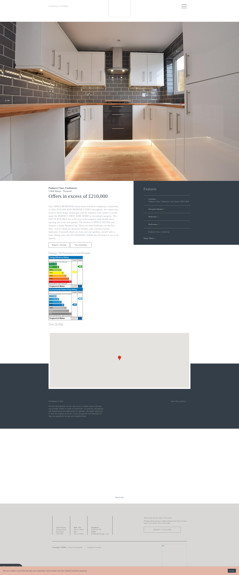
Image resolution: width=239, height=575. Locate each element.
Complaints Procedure (94, 547)
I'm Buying (53, 6)
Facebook (119, 519)
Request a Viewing (59, 245)
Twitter (119, 526)
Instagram (119, 533)
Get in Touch (119, 467)
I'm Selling (63, 6)
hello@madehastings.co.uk (100, 534)
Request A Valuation (162, 529)
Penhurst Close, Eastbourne (159, 232)
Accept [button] (231, 571)
